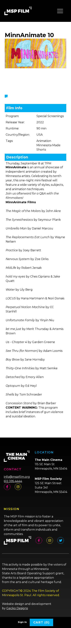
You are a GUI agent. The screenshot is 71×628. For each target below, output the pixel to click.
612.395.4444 (13, 481)
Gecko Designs (17, 608)
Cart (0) (41, 622)
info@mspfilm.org (17, 477)
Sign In (22, 622)
